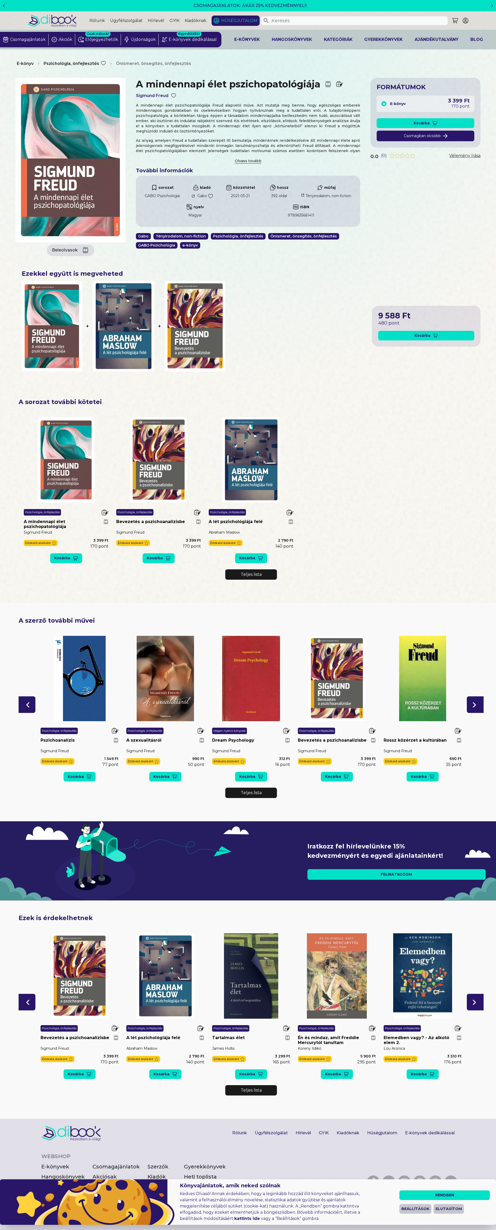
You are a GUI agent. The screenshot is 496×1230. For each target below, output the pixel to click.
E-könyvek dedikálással (430, 1132)
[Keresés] (266, 20)
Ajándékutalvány (437, 39)
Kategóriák (338, 39)
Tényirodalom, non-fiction (328, 195)
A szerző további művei (57, 620)
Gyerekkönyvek (383, 39)
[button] (41, 543)
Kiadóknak (195, 20)
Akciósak (104, 1177)
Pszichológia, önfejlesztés (71, 63)
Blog (476, 39)
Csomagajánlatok (116, 1167)
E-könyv (25, 63)
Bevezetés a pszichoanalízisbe (150, 521)
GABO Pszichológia (162, 195)
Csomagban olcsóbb (422, 135)
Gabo (202, 195)
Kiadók (157, 1177)
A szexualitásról (143, 740)
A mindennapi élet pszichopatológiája (45, 524)
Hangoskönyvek (292, 39)
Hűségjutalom (239, 20)
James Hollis (223, 1048)
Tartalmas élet (228, 1037)
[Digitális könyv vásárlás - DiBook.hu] (58, 20)
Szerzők (158, 1167)
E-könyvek (247, 39)
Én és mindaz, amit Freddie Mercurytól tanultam (328, 1040)
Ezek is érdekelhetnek (56, 918)
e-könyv (190, 245)
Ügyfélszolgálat (126, 20)
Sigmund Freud (152, 95)
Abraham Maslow (224, 532)
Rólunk (97, 20)
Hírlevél (156, 20)
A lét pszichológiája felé (236, 521)
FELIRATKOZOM (396, 874)
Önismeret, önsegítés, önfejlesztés (153, 63)
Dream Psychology (233, 740)
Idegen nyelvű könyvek (229, 731)
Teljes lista (251, 574)
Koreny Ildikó (309, 1048)
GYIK (174, 20)
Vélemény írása (465, 155)
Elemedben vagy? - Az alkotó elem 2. (416, 1040)
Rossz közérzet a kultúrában (415, 740)
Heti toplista (200, 1177)
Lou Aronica (394, 1048)
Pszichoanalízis (58, 740)
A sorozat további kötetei (60, 402)
